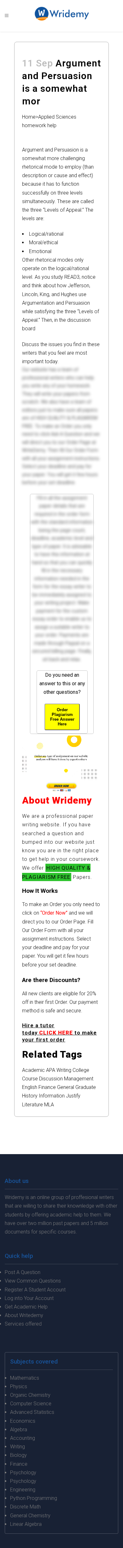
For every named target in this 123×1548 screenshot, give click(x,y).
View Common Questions (33, 1281)
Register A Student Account (35, 1290)
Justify (73, 1096)
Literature (32, 1105)
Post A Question (22, 1272)
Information (52, 1096)
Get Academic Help (26, 1307)
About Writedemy (24, 1315)
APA (50, 1070)
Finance (47, 1087)
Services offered (23, 1324)
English (29, 1087)
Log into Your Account (29, 1298)
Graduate (85, 1087)
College (81, 1070)
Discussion (51, 1079)
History (30, 1096)
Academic (33, 1070)
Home (29, 117)
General (65, 1087)
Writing (63, 1070)
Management (78, 1079)
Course (30, 1079)
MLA (49, 1105)
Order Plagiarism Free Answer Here (62, 716)
